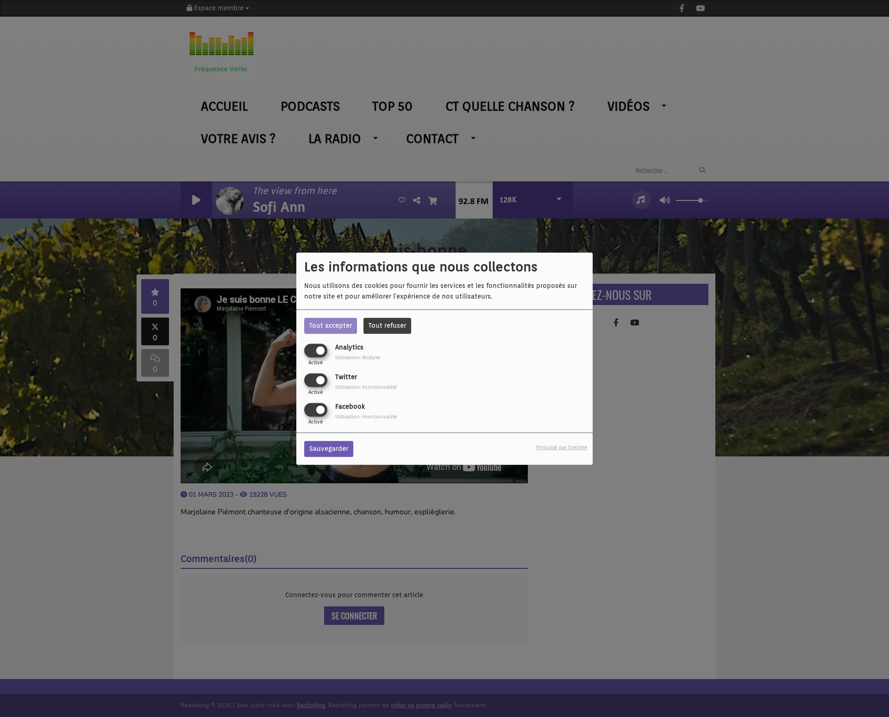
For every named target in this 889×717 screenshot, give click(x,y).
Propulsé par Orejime (562, 447)
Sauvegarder (328, 448)
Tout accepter (330, 325)
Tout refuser (387, 325)
